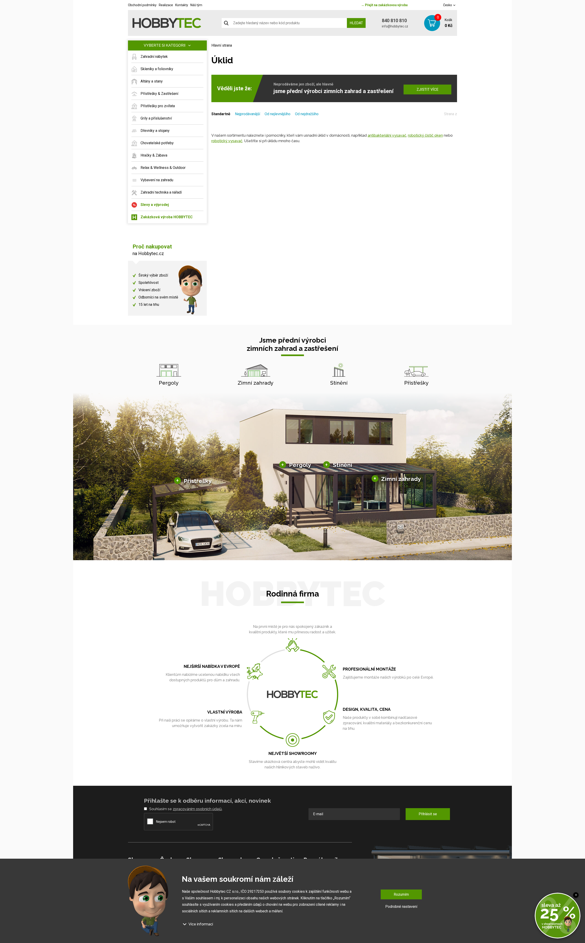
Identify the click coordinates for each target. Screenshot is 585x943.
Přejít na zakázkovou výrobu (384, 5)
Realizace (166, 5)
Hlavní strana (221, 45)
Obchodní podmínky (142, 5)
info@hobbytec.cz (395, 26)
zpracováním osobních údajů (197, 809)
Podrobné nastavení (401, 906)
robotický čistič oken (425, 135)
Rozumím (401, 894)
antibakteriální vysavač (387, 135)
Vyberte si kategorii (164, 45)
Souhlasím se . (186, 809)
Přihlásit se (428, 814)
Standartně (220, 114)
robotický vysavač (226, 141)
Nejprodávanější (247, 114)
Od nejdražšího (307, 114)
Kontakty (181, 5)
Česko (448, 5)
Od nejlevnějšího (277, 114)
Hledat (356, 23)
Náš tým (196, 5)
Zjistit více (427, 89)
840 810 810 (394, 20)
